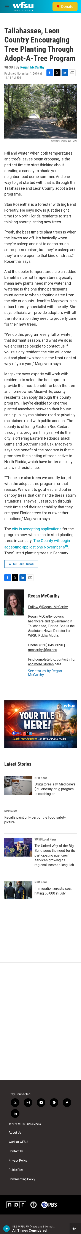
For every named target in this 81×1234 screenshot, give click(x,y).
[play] (6, 1228)
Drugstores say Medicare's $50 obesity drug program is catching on (55, 789)
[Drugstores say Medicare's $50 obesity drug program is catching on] (18, 785)
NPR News (41, 778)
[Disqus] (40, 1021)
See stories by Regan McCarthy (45, 672)
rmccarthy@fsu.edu (42, 650)
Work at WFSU (18, 1142)
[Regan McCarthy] (14, 602)
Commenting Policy (22, 1179)
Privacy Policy (18, 1160)
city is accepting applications (37, 529)
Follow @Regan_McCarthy (48, 607)
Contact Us (16, 1151)
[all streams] (75, 1228)
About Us (15, 1132)
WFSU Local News (21, 564)
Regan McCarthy (32, 67)
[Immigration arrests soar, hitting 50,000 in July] (18, 890)
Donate (67, 6)
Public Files (16, 1170)
